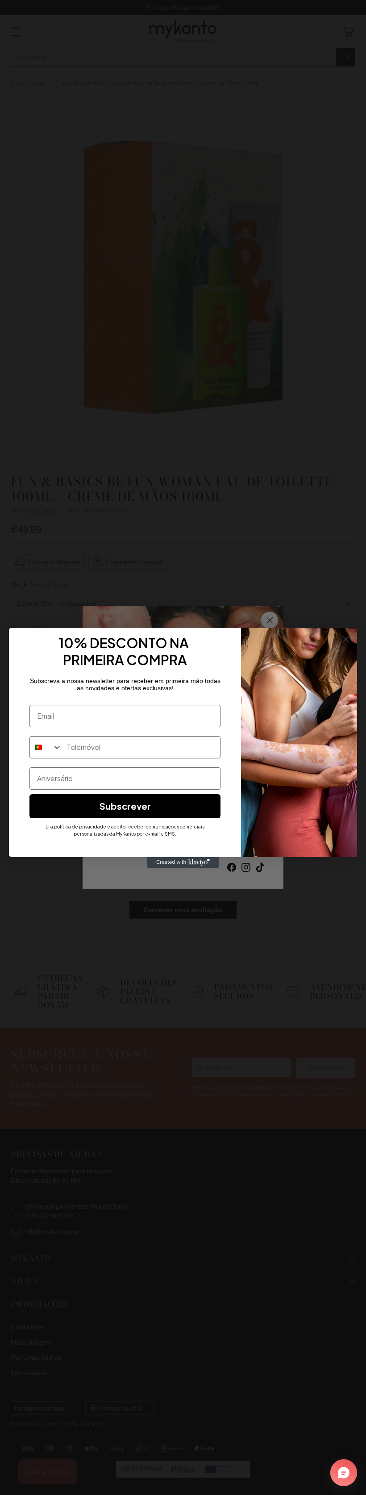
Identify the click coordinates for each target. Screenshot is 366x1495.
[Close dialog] (346, 639)
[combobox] (46, 747)
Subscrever (125, 806)
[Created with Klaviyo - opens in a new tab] (183, 862)
